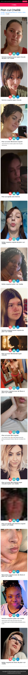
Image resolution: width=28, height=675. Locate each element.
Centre (19, 12)
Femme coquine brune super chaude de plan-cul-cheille (13, 57)
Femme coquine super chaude (11, 100)
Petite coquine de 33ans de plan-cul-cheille (14, 663)
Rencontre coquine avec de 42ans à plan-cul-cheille (13, 575)
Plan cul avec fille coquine (10, 435)
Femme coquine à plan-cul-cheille (13, 618)
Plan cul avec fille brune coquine (12, 141)
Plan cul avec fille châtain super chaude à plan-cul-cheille (12, 483)
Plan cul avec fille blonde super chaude (12, 354)
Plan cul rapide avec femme (11, 196)
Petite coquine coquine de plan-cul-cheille (13, 243)
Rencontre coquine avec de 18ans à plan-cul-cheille (13, 392)
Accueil (2, 12)
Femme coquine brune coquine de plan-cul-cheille (13, 331)
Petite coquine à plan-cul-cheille (12, 284)
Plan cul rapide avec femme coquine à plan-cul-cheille (13, 524)
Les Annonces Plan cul (11, 12)
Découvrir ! (25, 1)
